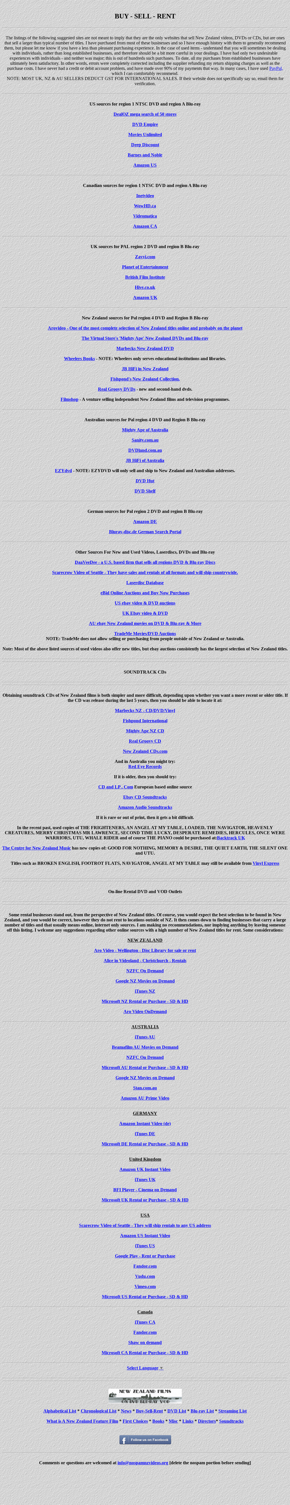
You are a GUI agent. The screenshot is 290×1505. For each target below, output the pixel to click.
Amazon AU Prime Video (145, 1098)
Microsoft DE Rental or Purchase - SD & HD (145, 1143)
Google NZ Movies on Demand (145, 981)
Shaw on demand (145, 1342)
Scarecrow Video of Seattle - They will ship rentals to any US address (145, 1225)
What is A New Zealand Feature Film (82, 1421)
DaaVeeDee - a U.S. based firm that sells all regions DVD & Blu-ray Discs (145, 562)
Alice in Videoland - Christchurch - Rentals (145, 960)
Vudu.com (145, 1276)
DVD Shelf (145, 491)
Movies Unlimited (145, 134)
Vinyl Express (266, 863)
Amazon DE (145, 521)
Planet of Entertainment (145, 267)
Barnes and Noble (145, 154)
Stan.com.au (145, 1087)
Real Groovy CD (145, 741)
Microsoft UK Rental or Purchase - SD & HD (145, 1199)
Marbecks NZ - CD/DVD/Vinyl (145, 710)
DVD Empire (145, 124)
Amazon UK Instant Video (145, 1169)
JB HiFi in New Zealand (145, 368)
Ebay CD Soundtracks (145, 797)
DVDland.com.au (145, 450)
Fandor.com (145, 1266)
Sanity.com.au (145, 440)
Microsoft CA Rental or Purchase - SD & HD (145, 1352)
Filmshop (69, 399)
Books (158, 1421)
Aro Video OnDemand (145, 1011)
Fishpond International (145, 720)
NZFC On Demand (145, 970)
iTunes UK (145, 1179)
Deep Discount (145, 144)
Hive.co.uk (145, 287)
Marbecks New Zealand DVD (145, 348)
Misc (173, 1421)
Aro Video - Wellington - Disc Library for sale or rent (145, 950)
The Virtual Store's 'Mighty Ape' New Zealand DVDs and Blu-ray (145, 338)
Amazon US (145, 165)
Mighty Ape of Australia (145, 429)
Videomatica (145, 216)
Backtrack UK (231, 837)
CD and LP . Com (115, 786)
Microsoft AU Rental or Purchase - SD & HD (145, 1067)
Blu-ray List (202, 1411)
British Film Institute (145, 277)
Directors (207, 1421)
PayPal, (276, 68)
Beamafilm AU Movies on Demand (145, 1047)
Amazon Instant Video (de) (145, 1123)
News (126, 1411)
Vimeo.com (145, 1286)
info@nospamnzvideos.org (143, 1462)
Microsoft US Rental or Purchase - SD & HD (145, 1296)
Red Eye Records (145, 766)
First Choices (135, 1421)
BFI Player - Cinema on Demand (145, 1189)
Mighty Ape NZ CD (145, 730)
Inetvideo (145, 195)
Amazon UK (145, 297)
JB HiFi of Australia (145, 460)
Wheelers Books (79, 358)
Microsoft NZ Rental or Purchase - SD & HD (145, 1001)
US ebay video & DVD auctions (145, 603)
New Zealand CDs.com (145, 751)
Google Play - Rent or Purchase (145, 1256)
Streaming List (232, 1411)
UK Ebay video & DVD (145, 613)
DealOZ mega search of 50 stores (145, 114)
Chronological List (98, 1411)
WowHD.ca (145, 205)
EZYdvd (63, 470)
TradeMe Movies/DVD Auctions (145, 633)
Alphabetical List (59, 1411)
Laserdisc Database (145, 582)
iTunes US (145, 1245)
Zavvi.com (145, 256)
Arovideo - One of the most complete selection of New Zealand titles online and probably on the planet (145, 328)
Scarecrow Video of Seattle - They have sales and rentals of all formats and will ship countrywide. (145, 572)
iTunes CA (145, 1322)
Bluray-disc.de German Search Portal (145, 531)
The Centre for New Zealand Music (36, 848)
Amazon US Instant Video (145, 1235)
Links (187, 1421)
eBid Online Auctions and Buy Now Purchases (145, 592)
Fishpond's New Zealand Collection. (145, 379)
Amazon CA (145, 226)
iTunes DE (145, 1133)
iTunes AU (145, 1037)
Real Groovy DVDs (116, 389)
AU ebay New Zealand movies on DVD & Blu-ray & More (145, 623)
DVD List (176, 1411)
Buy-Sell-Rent (149, 1411)
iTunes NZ (145, 991)
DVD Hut (145, 480)
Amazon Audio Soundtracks (145, 807)
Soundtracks (231, 1421)
